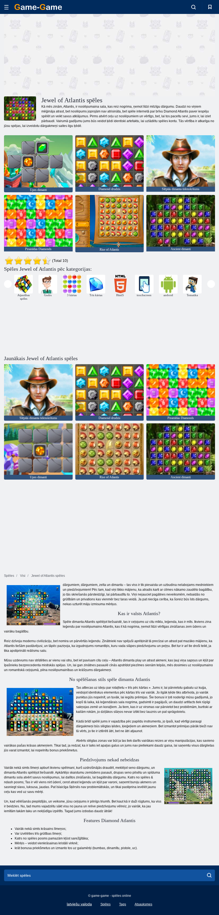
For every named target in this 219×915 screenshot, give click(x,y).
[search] (209, 875)
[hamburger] (6, 7)
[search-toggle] (193, 7)
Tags (122, 904)
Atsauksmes (143, 904)
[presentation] (8, 284)
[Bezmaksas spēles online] (38, 7)
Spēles (105, 904)
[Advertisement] (57, 54)
